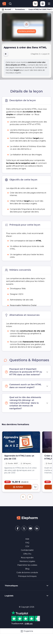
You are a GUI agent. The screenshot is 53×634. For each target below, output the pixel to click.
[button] (23, 496)
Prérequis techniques (27, 576)
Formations (20, 9)
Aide (27, 539)
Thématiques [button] (11, 586)
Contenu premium (26, 31)
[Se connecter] (42, 3)
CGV (27, 546)
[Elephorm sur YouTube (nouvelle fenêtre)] (30, 528)
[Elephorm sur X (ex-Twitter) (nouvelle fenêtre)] (24, 528)
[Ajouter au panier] (35, 487)
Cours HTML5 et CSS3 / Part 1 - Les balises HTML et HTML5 (39, 9)
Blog (27, 569)
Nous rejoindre (27, 557)
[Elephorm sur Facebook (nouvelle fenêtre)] (17, 528)
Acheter (19, 487)
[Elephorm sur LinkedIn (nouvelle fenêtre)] (36, 528)
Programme (28, 631)
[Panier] (35, 3)
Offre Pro (27, 554)
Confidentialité (27, 550)
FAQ (27, 543)
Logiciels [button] (9, 596)
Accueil (7, 9)
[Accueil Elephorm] (27, 518)
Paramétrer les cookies (27, 565)
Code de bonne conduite (27, 572)
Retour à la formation (6, 54)
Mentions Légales (27, 561)
